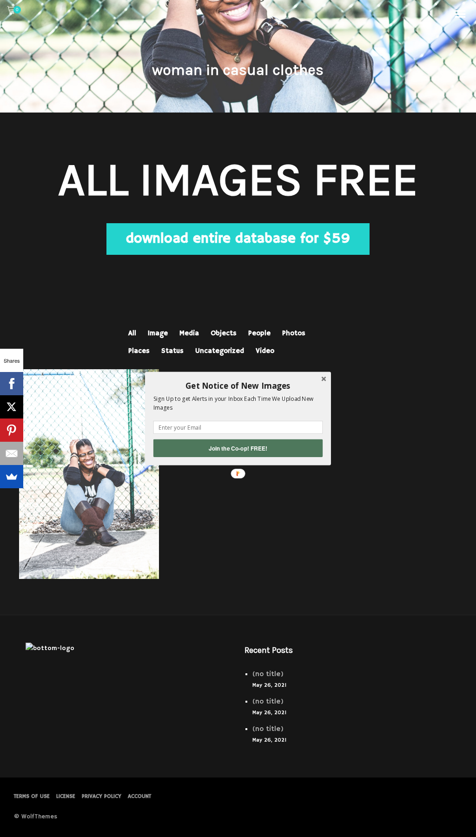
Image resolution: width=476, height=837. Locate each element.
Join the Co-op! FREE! (238, 448)
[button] (238, 385)
